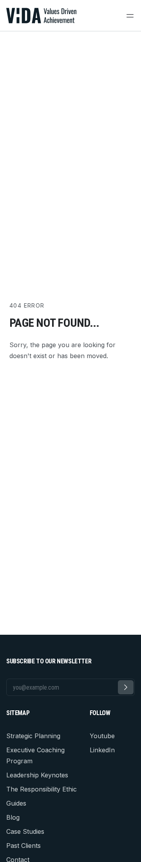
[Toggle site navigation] (130, 16)
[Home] (42, 16)
